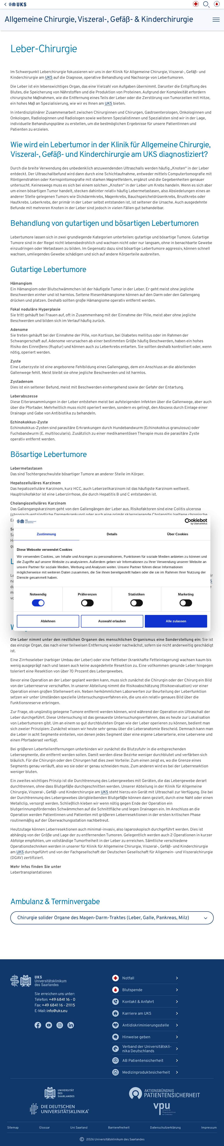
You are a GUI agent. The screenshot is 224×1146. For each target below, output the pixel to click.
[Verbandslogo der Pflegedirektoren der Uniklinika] (164, 1109)
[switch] (87, 602)
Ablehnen (48, 621)
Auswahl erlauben (112, 621)
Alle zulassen (176, 621)
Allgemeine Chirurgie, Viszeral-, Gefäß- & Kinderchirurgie (98, 20)
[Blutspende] (217, 4)
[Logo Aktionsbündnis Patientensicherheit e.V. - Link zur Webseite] (164, 1093)
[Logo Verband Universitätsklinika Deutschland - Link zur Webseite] (59, 1109)
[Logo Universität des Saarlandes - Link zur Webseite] (59, 1093)
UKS (48, 77)
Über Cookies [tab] (177, 534)
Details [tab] (112, 534)
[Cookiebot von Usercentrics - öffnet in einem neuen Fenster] (188, 521)
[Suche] (206, 4)
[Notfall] (196, 4)
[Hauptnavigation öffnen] (216, 19)
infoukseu (57, 1011)
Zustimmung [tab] (46, 534)
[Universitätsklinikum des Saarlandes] (15, 4)
